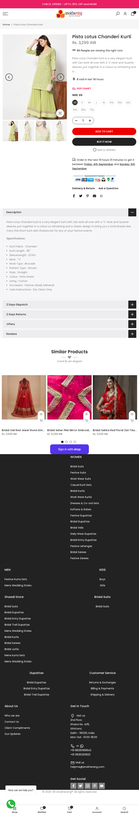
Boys (102, 579)
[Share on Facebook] (73, 196)
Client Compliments (17, 728)
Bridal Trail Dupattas (17, 625)
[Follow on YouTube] (102, 786)
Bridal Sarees (78, 552)
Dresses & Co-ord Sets (84, 503)
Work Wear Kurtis (81, 497)
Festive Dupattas (81, 515)
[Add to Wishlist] (41, 373)
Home (6, 24)
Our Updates (12, 734)
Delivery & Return (83, 188)
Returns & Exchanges (102, 682)
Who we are (12, 715)
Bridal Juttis (12, 649)
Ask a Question (108, 188)
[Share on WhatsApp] (101, 196)
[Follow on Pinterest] (95, 786)
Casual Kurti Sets (81, 485)
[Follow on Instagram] (88, 786)
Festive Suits (78, 472)
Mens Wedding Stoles (18, 585)
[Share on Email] (94, 196)
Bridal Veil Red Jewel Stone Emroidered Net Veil (33, 430)
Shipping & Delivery (102, 694)
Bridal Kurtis (77, 491)
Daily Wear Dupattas (83, 534)
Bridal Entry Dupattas (83, 540)
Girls (102, 585)
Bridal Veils (76, 527)
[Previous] (9, 77)
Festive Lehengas (81, 546)
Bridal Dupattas (80, 521)
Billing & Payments (102, 688)
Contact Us (12, 722)
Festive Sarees (79, 558)
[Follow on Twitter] (80, 786)
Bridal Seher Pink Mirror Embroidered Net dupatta (79, 430)
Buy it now (104, 142)
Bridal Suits (77, 466)
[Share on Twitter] (80, 196)
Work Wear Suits (80, 479)
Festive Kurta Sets (16, 579)
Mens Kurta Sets (15, 655)
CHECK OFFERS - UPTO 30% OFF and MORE (69, 4)
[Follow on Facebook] (73, 786)
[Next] (60, 77)
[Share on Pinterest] (87, 196)
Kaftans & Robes (80, 509)
